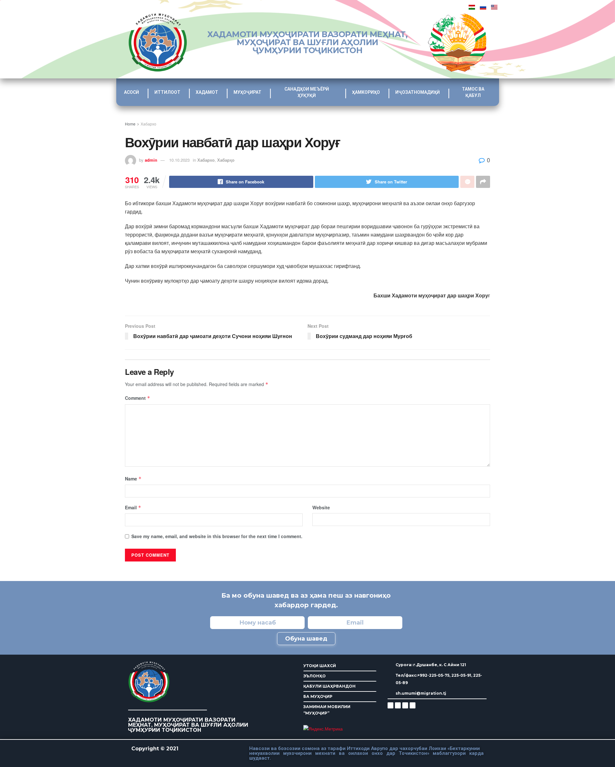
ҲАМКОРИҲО (366, 92)
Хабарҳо (225, 160)
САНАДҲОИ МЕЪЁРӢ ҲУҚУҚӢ (306, 92)
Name (133, 478)
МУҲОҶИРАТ (247, 92)
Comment (137, 398)
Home (130, 123)
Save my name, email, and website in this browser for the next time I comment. (216, 536)
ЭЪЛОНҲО (314, 676)
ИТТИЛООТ (167, 92)
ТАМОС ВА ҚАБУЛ (473, 92)
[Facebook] (398, 705)
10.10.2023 (179, 160)
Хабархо (148, 123)
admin (151, 160)
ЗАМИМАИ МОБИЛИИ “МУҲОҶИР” (326, 709)
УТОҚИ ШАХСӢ (319, 665)
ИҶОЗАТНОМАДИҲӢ (417, 92)
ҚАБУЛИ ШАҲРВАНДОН (329, 686)
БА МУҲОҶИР (317, 696)
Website (321, 507)
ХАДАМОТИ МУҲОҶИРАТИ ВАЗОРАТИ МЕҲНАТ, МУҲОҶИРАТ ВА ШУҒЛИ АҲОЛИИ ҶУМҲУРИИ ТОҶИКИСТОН (307, 42)
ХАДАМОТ (207, 92)
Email (133, 507)
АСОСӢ (131, 92)
